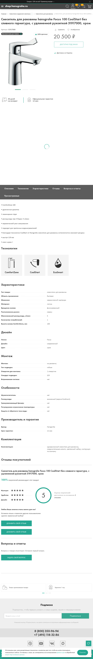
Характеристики (40, 188)
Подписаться (75, 616)
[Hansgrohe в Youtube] (41, 643)
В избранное (75, 30)
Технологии (23, 188)
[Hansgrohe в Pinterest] (30, 643)
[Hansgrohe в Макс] (62, 643)
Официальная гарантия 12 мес (43, 100)
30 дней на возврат (12, 100)
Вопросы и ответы (72, 188)
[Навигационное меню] (2, 6)
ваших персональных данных (14, 655)
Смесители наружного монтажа (19, 14)
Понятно (83, 652)
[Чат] (88, 643)
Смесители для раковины (44, 14)
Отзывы (56, 188)
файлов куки (61, 652)
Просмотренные (11, 196)
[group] (23, 587)
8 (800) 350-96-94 (46, 631)
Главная (3, 14)
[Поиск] (67, 6)
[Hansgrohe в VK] (52, 643)
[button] (18, 89)
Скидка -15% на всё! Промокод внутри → (38, 1)
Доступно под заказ (69, 44)
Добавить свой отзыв (16, 523)
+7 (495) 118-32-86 (46, 634)
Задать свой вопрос (16, 558)
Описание (9, 188)
